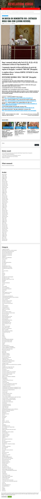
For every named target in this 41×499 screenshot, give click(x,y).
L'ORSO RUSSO (5, 379)
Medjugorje (4, 412)
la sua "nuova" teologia (6, 395)
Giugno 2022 (4, 234)
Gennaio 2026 (4, 182)
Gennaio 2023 (4, 226)
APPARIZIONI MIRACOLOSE (7, 268)
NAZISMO (4, 417)
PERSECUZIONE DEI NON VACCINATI (9, 429)
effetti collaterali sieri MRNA (7, 330)
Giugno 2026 (4, 176)
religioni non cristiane (6, 454)
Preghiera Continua (5, 434)
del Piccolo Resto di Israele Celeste (8, 312)
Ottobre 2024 (4, 200)
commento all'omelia (6, 293)
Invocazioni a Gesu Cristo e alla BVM (9, 371)
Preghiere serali (5, 436)
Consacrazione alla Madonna (7, 296)
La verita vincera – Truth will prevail (8, 398)
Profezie (3, 445)
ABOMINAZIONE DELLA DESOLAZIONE (9, 250)
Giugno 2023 (4, 220)
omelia (3, 419)
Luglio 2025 (4, 190)
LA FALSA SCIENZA (5, 382)
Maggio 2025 (4, 192)
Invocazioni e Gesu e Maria (7, 374)
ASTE (3, 272)
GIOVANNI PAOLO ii (5, 345)
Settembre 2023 (5, 216)
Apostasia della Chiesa (6, 266)
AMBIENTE (4, 256)
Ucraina (3, 482)
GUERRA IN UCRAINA (6, 354)
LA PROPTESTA (5, 391)
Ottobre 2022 (4, 229)
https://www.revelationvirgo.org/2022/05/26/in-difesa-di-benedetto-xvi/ (18, 98)
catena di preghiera (5, 287)
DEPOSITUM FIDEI (5, 314)
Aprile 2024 (4, 208)
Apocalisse (4, 264)
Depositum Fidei (5, 315)
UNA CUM (4, 483)
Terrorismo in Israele (6, 475)
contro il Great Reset (6, 298)
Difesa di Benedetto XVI (6, 317)
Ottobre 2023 (4, 215)
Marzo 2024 (4, 209)
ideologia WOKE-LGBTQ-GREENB (8, 361)
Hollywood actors (5, 358)
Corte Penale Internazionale (7, 303)
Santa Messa (4, 464)
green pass (4, 351)
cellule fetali (4, 290)
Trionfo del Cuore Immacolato (7, 480)
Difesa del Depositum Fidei (7, 316)
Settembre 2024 (5, 202)
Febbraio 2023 (4, 224)
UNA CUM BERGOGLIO (6, 484)
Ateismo (3, 273)
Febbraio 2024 (4, 210)
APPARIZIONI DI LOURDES (7, 267)
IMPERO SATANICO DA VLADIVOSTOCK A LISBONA (11, 364)
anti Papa (4, 260)
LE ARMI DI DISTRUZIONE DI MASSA (9, 399)
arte (3, 269)
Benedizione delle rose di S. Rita (8, 279)
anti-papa (4, 261)
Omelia (3, 418)
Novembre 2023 (5, 214)
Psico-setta (4, 448)
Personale (4, 430)
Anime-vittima (4, 258)
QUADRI (3, 451)
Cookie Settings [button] (4, 496)
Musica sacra (4, 416)
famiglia (3, 342)
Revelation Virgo (20, 3)
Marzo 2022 (4, 238)
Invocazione (4, 369)
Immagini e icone (5, 363)
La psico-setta (4, 392)
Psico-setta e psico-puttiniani (7, 449)
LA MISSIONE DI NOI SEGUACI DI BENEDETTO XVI (9, 128)
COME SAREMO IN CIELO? (7, 292)
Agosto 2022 (4, 232)
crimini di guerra (5, 306)
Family (3, 344)
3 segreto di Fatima (5, 249)
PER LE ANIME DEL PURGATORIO (8, 427)
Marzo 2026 (4, 180)
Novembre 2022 (5, 228)
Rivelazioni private (5, 460)
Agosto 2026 (4, 174)
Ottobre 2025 (4, 186)
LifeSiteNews (4, 403)
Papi (3, 423)
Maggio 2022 (4, 235)
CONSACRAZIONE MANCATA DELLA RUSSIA (10, 297)
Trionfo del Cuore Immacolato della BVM (9, 481)
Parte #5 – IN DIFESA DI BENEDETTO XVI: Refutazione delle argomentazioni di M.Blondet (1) (33, 125)
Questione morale (5, 452)
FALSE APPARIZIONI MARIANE (7, 339)
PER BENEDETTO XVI (6, 425)
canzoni (3, 284)
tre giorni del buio (5, 478)
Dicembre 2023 (5, 212)
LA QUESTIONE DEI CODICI (7, 393)
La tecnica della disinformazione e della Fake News (11, 397)
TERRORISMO (4, 474)
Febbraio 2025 (4, 196)
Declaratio (4, 310)
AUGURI (3, 274)
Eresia (3, 333)
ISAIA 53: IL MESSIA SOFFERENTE (8, 154)
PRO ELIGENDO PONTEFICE (7, 439)
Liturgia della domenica (6, 404)
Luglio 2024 (4, 204)
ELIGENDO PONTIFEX (6, 332)
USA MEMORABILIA (5, 486)
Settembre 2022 (5, 230)
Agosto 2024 (4, 203)
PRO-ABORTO (4, 442)
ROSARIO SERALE (5, 463)
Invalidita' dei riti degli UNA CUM (8, 367)
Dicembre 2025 (5, 184)
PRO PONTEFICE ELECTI (6, 441)
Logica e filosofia (5, 407)
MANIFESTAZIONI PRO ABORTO (8, 410)
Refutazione (4, 453)
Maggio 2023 (4, 221)
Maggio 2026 (4, 178)
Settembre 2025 (5, 187)
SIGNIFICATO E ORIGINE (6, 467)
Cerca (3, 143)
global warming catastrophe (7, 348)
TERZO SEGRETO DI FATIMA (7, 476)
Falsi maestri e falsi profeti (7, 341)
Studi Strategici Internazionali (7, 469)
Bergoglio (4, 280)
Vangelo (3, 488)
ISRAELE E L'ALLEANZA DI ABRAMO (8, 376)
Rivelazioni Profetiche (6, 461)
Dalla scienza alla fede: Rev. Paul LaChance (10, 156)
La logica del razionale (6, 386)
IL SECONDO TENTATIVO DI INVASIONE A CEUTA (11, 155)
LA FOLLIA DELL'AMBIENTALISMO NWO (9, 383)
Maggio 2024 (4, 206)
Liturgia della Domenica (6, 405)
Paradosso (4, 424)
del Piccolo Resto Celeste (6, 311)
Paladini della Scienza (6, 422)
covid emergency (5, 305)
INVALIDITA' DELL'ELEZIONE (7, 368)
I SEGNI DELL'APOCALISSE (7, 359)
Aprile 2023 (4, 222)
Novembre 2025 (5, 185)
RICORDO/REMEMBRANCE (7, 457)
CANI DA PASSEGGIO (6, 282)
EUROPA (3, 336)
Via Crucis (4, 490)
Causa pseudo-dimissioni (6, 288)
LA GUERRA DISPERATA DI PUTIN (8, 385)
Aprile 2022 (4, 236)
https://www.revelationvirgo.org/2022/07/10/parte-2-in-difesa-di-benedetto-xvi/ (20, 100)
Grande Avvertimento (6, 350)
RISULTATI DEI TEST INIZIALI (7, 458)
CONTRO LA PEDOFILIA (6, 302)
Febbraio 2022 (4, 239)
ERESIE (3, 335)
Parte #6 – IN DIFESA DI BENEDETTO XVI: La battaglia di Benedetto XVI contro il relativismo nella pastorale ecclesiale (20, 125)
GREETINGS (4, 352)
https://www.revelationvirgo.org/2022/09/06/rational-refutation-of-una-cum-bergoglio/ (19, 110)
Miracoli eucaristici (5, 413)
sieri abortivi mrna (5, 466)
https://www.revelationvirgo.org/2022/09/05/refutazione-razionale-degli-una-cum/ (18, 107)
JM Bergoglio (4, 377)
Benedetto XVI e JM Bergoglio (7, 276)
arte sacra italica (5, 270)
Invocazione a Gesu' (5, 370)
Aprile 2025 (4, 193)
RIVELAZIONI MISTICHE (6, 459)
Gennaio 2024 (4, 211)
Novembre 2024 (5, 199)
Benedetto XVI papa (5, 15)
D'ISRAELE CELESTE (5, 308)
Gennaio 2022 (4, 240)
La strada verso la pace (6, 394)
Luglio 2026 (4, 175)
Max (3, 23)
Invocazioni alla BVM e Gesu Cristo (8, 373)
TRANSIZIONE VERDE (6, 477)
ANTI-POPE (4, 263)
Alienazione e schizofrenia (7, 254)
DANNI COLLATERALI (6, 309)
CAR (3, 285)
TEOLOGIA (4, 472)
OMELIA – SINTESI (5, 421)
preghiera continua (5, 435)
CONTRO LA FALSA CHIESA (7, 300)
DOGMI (3, 324)
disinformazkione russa (6, 323)
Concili (3, 294)
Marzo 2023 (4, 223)
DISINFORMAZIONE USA (6, 322)
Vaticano (3, 489)
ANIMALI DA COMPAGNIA (7, 257)
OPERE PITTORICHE (5, 157)
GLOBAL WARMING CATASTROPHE (8, 347)
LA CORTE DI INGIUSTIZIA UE (7, 380)
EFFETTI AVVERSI (5, 329)
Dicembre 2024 (5, 198)
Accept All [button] (9, 496)
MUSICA (3, 415)
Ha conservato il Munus (6, 357)
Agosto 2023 (4, 217)
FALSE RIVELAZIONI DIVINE (7, 340)
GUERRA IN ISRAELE (5, 353)
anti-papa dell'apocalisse (6, 262)
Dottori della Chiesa (5, 327)
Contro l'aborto (5, 299)
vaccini (3, 487)
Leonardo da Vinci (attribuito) (7, 401)
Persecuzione (4, 428)
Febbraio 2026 (4, 181)
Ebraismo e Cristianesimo (7, 328)
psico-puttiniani (5, 447)
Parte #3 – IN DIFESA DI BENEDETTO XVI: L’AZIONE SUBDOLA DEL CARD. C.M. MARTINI (10, 114)
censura (3, 291)
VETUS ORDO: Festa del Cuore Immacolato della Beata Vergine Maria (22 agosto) (17, 153)
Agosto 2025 (4, 188)
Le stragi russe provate (6, 400)
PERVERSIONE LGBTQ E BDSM (7, 431)
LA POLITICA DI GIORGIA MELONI (8, 389)
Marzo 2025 (4, 194)
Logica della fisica (5, 406)
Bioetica (3, 281)
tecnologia (4, 471)
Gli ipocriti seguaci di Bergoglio (8, 346)
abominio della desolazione (7, 252)
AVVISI (3, 275)
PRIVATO (3, 437)
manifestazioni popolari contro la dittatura (10, 409)
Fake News (4, 338)
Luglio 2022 (4, 233)
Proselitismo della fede (6, 446)
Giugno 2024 (4, 205)
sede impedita (4, 465)
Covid (3, 304)
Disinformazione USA (6, 321)
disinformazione (5, 318)
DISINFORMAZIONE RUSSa (7, 320)
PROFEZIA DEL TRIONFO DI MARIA (8, 443)
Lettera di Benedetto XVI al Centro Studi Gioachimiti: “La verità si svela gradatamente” (30, 114)
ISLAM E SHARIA (5, 375)
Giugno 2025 (4, 191)
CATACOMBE (4, 286)
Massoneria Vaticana (6, 411)
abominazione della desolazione (8, 251)
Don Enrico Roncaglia (6, 326)
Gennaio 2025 (4, 197)
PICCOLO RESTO (5, 433)
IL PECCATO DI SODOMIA (7, 362)
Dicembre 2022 (5, 227)
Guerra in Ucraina (5, 356)
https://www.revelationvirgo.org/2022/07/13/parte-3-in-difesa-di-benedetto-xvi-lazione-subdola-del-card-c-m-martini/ (19, 104)
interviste (4, 365)
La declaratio (4, 381)
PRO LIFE (3, 440)
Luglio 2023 (4, 218)
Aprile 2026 (4, 179)
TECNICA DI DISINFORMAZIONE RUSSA (9, 470)
